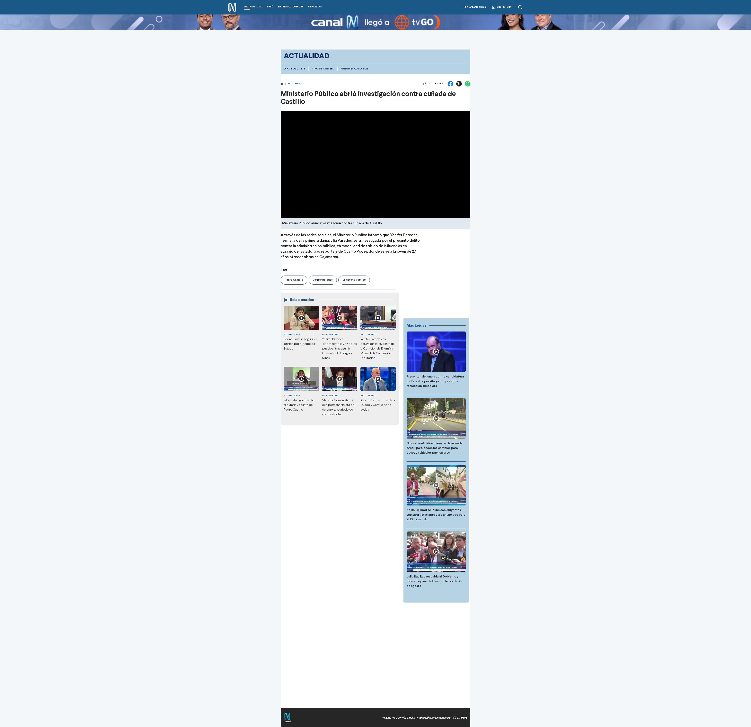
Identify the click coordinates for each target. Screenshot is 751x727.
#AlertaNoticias (475, 7)
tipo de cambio (323, 69)
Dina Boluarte (294, 69)
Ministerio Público (354, 280)
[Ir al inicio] (232, 7)
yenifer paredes (323, 280)
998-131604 (504, 7)
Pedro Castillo (294, 280)
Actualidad (295, 84)
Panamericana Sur (354, 69)
